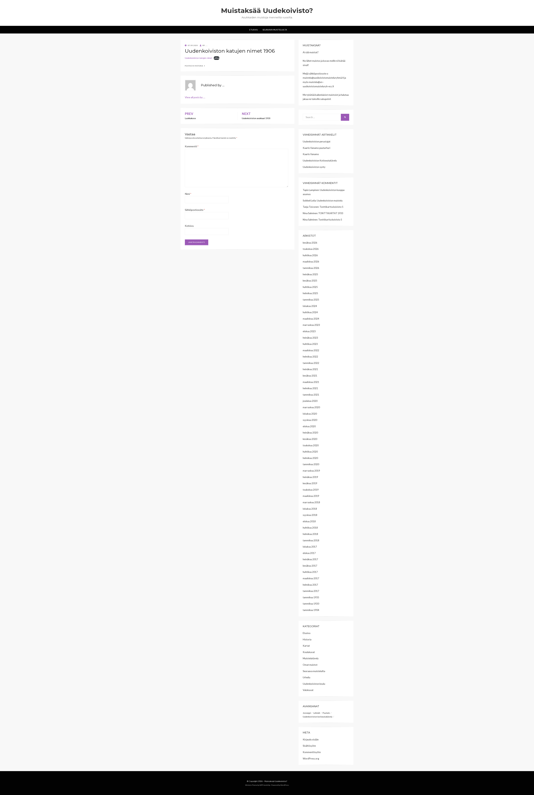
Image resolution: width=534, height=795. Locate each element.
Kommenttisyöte (312, 752)
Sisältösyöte (309, 745)
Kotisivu (189, 225)
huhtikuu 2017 (310, 571)
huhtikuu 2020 (310, 451)
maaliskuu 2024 (311, 318)
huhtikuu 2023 (310, 343)
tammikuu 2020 (311, 464)
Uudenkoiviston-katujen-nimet (198, 58)
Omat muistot (310, 664)
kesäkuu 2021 (310, 375)
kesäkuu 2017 (310, 565)
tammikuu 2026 (311, 267)
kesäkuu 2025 (310, 280)
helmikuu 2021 (310, 388)
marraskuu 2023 (311, 324)
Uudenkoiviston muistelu (330, 200)
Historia (199, 66)
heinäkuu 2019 (310, 477)
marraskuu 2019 (311, 470)
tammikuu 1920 (311, 603)
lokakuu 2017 (310, 546)
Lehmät (316, 713)
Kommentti (191, 146)
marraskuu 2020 (311, 407)
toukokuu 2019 (311, 489)
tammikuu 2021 (311, 394)
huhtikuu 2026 (310, 255)
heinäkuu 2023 (310, 337)
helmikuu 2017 (310, 584)
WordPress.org (311, 758)
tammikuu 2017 (311, 591)
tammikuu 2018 (311, 540)
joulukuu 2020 (310, 400)
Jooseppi (307, 713)
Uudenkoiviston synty (314, 166)
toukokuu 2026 (311, 248)
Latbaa (216, 58)
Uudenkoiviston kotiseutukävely (317, 716)
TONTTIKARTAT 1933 (330, 213)
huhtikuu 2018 (310, 527)
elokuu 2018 (309, 521)
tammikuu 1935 (311, 597)
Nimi (188, 193)
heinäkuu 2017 (310, 559)
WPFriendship (264, 785)
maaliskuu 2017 (311, 578)
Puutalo (326, 713)
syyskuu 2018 (310, 515)
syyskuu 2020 (310, 419)
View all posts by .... (195, 97)
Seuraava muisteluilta (314, 671)
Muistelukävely (311, 658)
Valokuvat (308, 690)
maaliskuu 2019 (311, 495)
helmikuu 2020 (310, 458)
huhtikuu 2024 (310, 312)
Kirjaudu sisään (311, 739)
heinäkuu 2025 (310, 274)
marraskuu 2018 (311, 502)
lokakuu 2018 (310, 508)
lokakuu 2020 (310, 413)
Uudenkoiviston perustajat (316, 141)
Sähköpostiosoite (195, 209)
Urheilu (306, 677)
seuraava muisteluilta (275, 29)
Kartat (306, 645)
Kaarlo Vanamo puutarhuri (316, 147)
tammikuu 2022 (311, 363)
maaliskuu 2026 (311, 261)
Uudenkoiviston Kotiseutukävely (320, 160)
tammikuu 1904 (311, 610)
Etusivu (253, 29)
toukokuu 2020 (311, 445)
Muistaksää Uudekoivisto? (267, 11)
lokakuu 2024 (310, 306)
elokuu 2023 (309, 331)
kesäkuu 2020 (310, 439)
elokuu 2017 (309, 553)
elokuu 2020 (309, 426)
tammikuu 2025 (311, 299)
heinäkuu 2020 (310, 432)
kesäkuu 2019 (310, 483)
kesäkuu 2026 (310, 242)
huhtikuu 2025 (310, 287)
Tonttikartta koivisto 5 (331, 206)
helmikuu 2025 (310, 293)
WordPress (284, 785)
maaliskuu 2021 (311, 382)
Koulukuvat (309, 652)
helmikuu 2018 (310, 534)
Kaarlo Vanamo (311, 154)
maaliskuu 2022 (311, 350)
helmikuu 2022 (310, 356)
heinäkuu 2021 (310, 369)
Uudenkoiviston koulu (314, 683)
